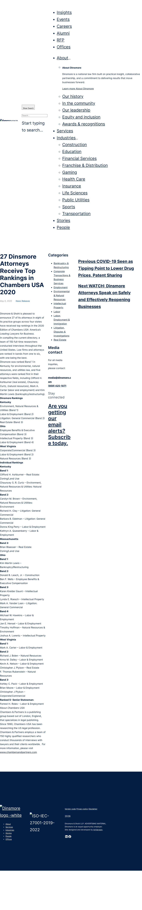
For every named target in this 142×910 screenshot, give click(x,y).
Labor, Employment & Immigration (62, 319)
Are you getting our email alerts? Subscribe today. (59, 424)
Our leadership (76, 110)
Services (65, 130)
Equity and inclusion (81, 117)
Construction (74, 144)
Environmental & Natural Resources (62, 295)
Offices (63, 46)
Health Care (73, 179)
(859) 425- (54, 385)
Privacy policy (82, 809)
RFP (60, 40)
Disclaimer (93, 809)
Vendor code (70, 809)
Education (71, 151)
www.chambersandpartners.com (18, 752)
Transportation (76, 213)
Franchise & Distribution (85, 165)
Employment (61, 287)
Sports (68, 206)
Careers (64, 26)
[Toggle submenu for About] (69, 59)
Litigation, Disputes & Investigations (61, 331)
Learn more (78, 88)
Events (63, 19)
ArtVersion (97, 830)
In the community (78, 103)
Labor (57, 311)
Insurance (71, 186)
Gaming (69, 172)
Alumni (63, 33)
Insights (64, 12)
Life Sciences (75, 192)
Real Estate (60, 339)
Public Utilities (75, 199)
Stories (63, 220)
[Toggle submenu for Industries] (77, 139)
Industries (66, 137)
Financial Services (79, 158)
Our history (72, 96)
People (63, 227)
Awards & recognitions (83, 123)
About (62, 57)
